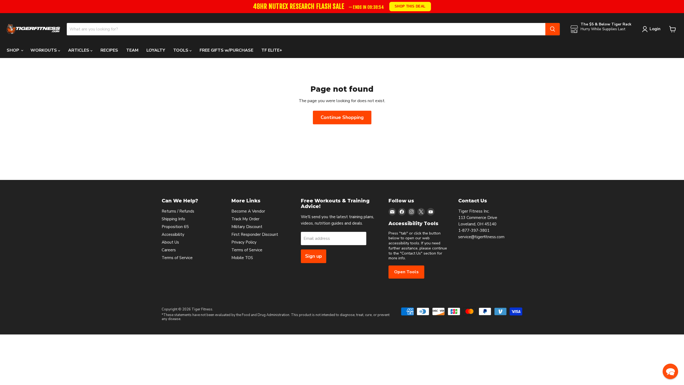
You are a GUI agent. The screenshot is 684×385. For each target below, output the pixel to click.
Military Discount (246, 226)
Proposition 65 (175, 226)
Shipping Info (173, 219)
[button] (670, 371)
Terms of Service (177, 257)
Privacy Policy (243, 242)
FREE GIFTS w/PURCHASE (226, 50)
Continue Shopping (342, 117)
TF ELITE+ (271, 50)
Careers (169, 250)
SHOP (13, 50)
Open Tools (406, 272)
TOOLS (181, 50)
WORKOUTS (44, 50)
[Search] (552, 29)
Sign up (313, 256)
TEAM (132, 50)
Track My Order (245, 219)
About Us (170, 242)
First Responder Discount (254, 234)
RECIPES (109, 50)
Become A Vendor (248, 211)
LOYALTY (155, 50)
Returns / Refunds (178, 211)
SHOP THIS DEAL (410, 6)
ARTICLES (79, 50)
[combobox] (306, 29)
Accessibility (173, 234)
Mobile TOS (242, 257)
